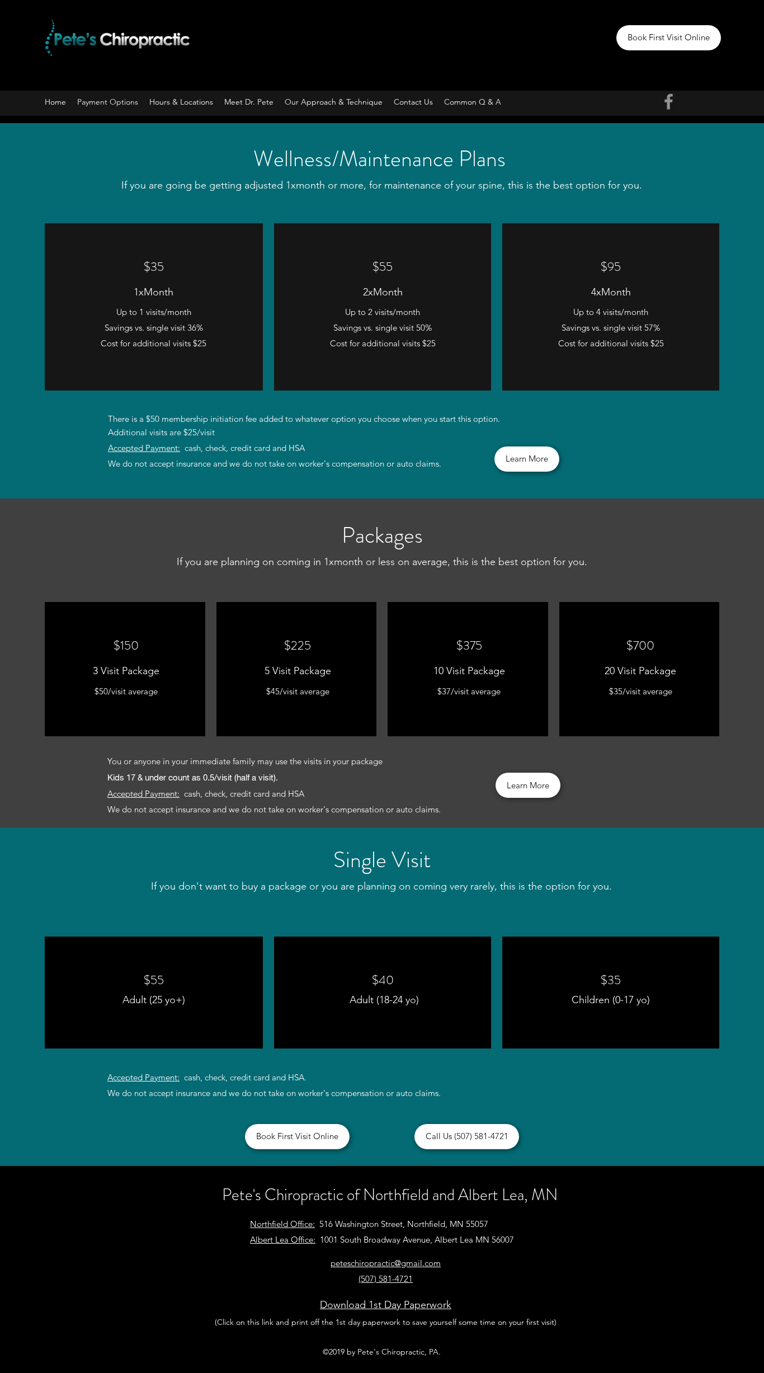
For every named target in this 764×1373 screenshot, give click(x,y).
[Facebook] (668, 101)
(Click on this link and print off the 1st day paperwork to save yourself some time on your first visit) (386, 1322)
